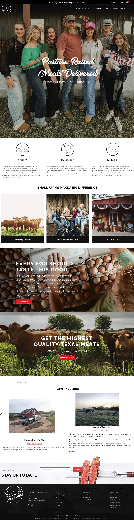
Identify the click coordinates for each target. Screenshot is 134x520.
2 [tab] (67, 135)
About (57, 497)
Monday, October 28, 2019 (101, 430)
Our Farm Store (113, 240)
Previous (1, 415)
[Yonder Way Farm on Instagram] (53, 3)
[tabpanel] (67, 71)
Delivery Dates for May (34, 440)
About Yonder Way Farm (67, 240)
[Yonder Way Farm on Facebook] (49, 3)
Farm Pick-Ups (114, 497)
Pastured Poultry (87, 500)
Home (57, 492)
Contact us (113, 507)
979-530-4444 (32, 498)
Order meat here (67, 358)
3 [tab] (68, 135)
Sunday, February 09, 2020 (34, 443)
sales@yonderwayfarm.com (36, 500)
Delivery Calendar (115, 502)
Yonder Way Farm (64, 515)
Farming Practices (115, 492)
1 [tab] (65, 135)
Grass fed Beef (87, 492)
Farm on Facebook (115, 505)
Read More (43, 450)
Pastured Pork (87, 495)
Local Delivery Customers (63, 495)
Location (58, 500)
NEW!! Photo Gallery (116, 500)
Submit (77, 470)
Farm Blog (59, 502)
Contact (58, 505)
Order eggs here (23, 301)
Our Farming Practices (22, 240)
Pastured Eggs (87, 497)
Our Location (113, 495)
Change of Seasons (101, 427)
